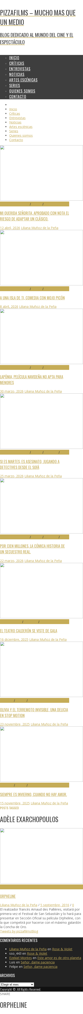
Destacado (51, 204)
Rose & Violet (62, 949)
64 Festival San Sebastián (17, 886)
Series (64, 452)
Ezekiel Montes (20, 958)
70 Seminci (7, 700)
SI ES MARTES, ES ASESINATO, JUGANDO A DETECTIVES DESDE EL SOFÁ (29, 464)
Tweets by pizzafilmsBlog (19, 931)
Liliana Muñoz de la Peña (39, 228)
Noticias (45, 621)
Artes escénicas (11, 621)
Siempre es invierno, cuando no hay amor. (33, 794)
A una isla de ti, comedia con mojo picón (32, 298)
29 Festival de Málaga (15, 204)
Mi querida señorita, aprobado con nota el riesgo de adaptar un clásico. (34, 216)
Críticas (36, 204)
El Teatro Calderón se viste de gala (28, 631)
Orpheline (8, 896)
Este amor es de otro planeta (59, 958)
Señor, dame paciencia (38, 962)
